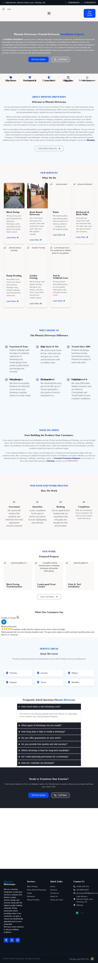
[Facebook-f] (6, 940)
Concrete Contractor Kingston (67, 458)
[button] (49, 13)
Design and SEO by (79, 959)
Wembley (91, 140)
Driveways (9, 883)
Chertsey (51, 461)
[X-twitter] (12, 940)
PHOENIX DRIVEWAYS (13, 39)
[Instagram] (17, 940)
